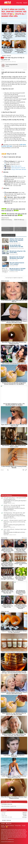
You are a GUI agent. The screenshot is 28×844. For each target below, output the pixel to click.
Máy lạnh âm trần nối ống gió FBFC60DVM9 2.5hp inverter (16, 257)
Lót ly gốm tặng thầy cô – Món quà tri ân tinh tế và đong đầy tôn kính (15, 498)
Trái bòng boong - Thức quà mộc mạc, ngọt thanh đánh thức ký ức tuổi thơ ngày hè (14, 513)
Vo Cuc (12, 243)
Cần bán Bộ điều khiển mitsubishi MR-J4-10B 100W (16, 245)
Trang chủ (3, 826)
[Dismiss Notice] (25, 7)
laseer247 (6, 527)
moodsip (5, 503)
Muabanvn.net (11, 841)
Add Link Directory (6, 495)
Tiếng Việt (9, 823)
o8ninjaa (24, 817)
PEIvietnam (13, 271)
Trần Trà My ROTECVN (6, 61)
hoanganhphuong (14, 248)
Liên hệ (2, 825)
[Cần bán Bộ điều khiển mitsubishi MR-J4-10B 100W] (5, 247)
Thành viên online (6, 802)
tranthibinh (13, 254)
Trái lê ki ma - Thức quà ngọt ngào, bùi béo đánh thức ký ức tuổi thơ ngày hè (14, 506)
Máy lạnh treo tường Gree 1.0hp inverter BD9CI (17, 251)
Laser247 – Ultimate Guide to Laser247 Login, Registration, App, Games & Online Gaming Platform (15, 522)
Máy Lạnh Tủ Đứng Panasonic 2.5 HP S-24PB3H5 (16, 263)
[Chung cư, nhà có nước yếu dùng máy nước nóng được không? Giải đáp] (5, 240)
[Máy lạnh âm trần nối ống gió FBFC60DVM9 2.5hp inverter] (5, 258)
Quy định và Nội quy (9, 825)
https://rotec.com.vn (16, 166)
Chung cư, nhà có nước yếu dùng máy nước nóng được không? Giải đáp (16, 240)
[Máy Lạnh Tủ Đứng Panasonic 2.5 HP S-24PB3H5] (5, 264)
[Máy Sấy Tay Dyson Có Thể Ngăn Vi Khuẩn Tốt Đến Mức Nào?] (5, 270)
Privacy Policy (18, 825)
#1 (26, 69)
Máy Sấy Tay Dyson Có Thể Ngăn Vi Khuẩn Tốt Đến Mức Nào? (17, 269)
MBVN (3, 823)
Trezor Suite (6, 534)
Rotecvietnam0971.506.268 (18, 167)
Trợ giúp (23, 825)
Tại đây (6, 838)
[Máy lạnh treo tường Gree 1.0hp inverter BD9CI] (5, 252)
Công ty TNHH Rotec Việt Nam (18, 169)
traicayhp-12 (6, 510)
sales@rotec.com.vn (15, 164)
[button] (2, 2)
